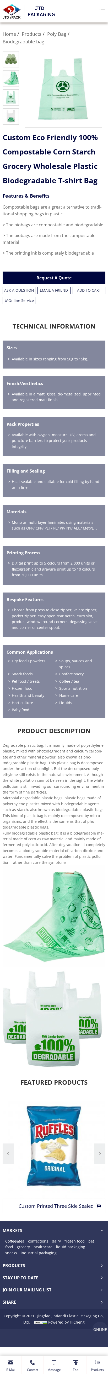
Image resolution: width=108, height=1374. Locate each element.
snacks (11, 1252)
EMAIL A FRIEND (54, 290)
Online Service (21, 300)
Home (9, 34)
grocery (23, 1246)
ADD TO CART (89, 290)
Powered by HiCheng (66, 1322)
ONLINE (100, 1329)
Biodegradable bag (23, 41)
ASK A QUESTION (19, 290)
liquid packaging (70, 1246)
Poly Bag (56, 34)
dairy (56, 1241)
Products (31, 34)
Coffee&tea (14, 1241)
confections (38, 1241)
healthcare (43, 1246)
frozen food (74, 1241)
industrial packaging (39, 1252)
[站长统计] (40, 1322)
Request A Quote (54, 278)
